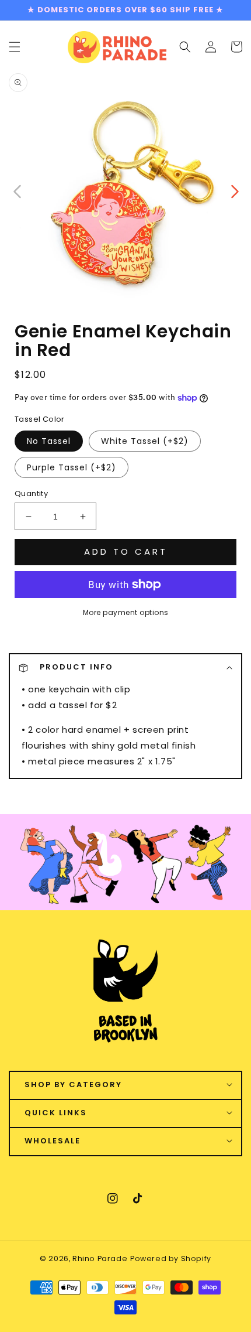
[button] (185, 47)
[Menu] (14, 47)
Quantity (31, 493)
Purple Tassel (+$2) (71, 467)
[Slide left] (17, 190)
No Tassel (49, 441)
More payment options (126, 612)
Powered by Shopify (170, 1258)
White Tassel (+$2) (145, 441)
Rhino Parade (99, 1258)
